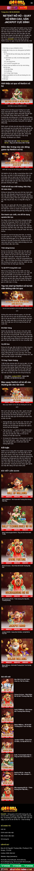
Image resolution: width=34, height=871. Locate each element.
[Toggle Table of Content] (29, 45)
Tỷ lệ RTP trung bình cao (13, 63)
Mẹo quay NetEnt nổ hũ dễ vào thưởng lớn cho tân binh (17, 76)
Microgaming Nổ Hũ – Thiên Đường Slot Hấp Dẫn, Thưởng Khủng (16, 599)
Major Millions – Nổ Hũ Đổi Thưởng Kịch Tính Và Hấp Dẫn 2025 (16, 666)
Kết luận (5, 79)
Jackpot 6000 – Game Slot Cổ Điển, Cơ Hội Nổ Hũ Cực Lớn (16, 632)
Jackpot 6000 (16, 376)
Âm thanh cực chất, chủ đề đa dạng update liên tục (17, 58)
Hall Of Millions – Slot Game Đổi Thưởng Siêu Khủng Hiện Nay (16, 500)
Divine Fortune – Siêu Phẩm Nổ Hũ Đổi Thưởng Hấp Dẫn (16, 566)
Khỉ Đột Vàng (9, 69)
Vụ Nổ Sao (9, 71)
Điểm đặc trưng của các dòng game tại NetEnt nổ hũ (16, 51)
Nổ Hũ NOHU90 (15, 12)
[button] (32, 3)
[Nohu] (17, 3)
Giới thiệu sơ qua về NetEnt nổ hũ (13, 48)
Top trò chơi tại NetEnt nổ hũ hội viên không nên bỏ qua (16, 66)
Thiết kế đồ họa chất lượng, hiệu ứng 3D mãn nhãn (18, 54)
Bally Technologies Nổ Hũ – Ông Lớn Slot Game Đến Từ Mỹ (16, 533)
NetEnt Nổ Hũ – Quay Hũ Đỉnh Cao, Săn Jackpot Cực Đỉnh (23, 773)
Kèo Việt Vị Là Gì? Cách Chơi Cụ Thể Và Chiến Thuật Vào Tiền (22, 680)
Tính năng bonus (10, 61)
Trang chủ (4, 12)
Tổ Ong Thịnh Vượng (11, 73)
